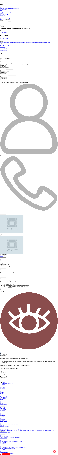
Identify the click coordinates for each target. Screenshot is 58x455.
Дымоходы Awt (8, 437)
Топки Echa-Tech (2, 430)
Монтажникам (17, 8)
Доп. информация (3, 70)
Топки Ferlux (11, 430)
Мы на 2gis (16, 12)
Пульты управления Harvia (4, 447)
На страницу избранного (4, 287)
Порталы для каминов (3, 424)
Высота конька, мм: (3, 73)
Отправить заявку (3, 214)
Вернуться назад (4, 32)
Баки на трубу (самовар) (3, 445)
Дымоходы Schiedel (13, 437)
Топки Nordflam (47, 430)
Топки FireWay (7, 429)
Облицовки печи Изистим (12, 405)
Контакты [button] (1, 11)
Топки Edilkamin (35, 430)
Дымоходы (22, 42)
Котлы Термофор (11, 453)
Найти (9, 21)
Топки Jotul (31, 430)
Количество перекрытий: (4, 75)
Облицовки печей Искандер (36, 405)
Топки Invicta (23, 430)
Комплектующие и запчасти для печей (29, 42)
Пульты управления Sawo (12, 447)
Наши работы (2, 9)
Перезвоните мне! (3, 277)
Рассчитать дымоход (3, 77)
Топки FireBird (20, 429)
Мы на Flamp (8, 12)
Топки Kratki (7, 430)
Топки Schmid (40, 430)
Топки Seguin (12, 429)
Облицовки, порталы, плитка (9, 42)
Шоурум (4, 45)
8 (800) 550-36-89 (2, 13)
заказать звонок (8, 19)
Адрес (1, 12)
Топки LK (43, 430)
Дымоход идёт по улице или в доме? (5, 74)
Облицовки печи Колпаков (20, 405)
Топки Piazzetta (16, 429)
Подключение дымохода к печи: (5, 76)
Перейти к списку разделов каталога (7, 33)
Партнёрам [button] (2, 7)
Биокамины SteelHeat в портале (4, 426)
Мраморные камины (10, 424)
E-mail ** (1, 68)
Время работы (4, 12)
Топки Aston (52, 430)
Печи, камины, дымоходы (4, 14)
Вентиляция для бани (47, 42)
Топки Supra (19, 430)
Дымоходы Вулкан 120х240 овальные (5, 441)
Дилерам (10, 8)
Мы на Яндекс (12, 12)
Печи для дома (15, 42)
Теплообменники (14, 445)
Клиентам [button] (1, 5)
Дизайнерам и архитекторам (4, 8)
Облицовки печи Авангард (28, 405)
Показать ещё (3, 431)
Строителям (13, 8)
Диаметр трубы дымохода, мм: (4, 71)
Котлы (43, 42)
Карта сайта (14, 45)
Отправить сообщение (3, 377)
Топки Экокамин (2, 429)
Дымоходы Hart (18, 437)
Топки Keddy (15, 430)
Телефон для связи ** (3, 66)
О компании (2, 6)
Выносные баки (9, 445)
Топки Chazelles (27, 430)
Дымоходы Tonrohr (3, 437)
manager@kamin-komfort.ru (4, 48)
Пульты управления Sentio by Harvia (21, 447)
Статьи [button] (1, 10)
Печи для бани (2, 42)
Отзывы (5, 9)
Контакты (1, 45)
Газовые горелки (2, 392)
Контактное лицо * (25, 64)
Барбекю (40, 42)
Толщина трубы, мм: (3, 72)
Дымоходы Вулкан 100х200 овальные (16, 441)
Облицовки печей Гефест (4, 405)
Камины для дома (15, 424)
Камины (19, 42)
